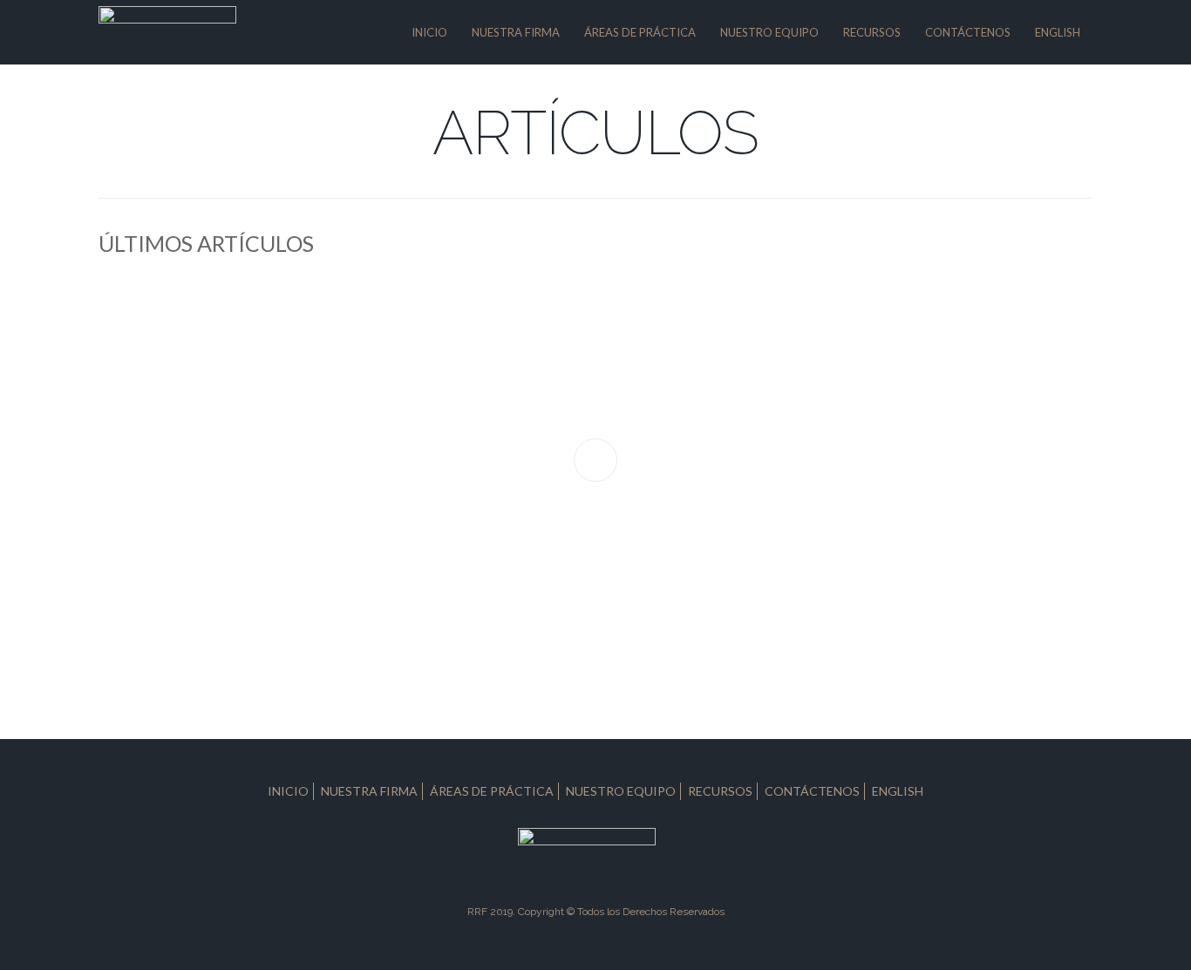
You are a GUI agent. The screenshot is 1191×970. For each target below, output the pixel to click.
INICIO (429, 32)
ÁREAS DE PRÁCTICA (640, 32)
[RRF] (167, 31)
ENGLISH (1057, 32)
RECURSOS (872, 32)
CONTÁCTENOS (968, 32)
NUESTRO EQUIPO (769, 32)
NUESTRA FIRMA (516, 32)
